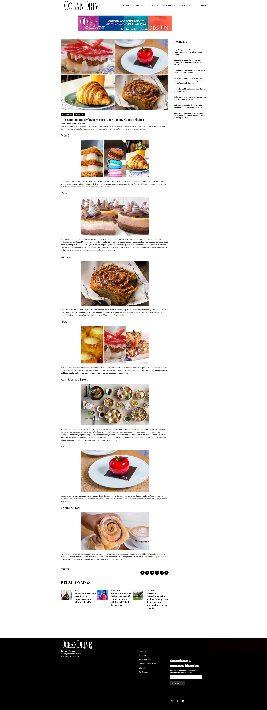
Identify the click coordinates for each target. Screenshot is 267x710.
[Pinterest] (152, 573)
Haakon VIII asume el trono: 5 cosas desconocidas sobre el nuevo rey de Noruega (187, 62)
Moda (77, 590)
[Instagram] (172, 701)
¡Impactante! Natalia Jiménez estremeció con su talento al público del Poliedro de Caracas (121, 599)
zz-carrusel (79, 114)
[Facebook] (142, 573)
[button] (203, 5)
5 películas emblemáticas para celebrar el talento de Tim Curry (190, 90)
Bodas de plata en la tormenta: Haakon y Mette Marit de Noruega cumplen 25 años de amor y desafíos (189, 115)
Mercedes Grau (96, 367)
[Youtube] (183, 701)
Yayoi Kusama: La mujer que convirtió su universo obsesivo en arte (189, 71)
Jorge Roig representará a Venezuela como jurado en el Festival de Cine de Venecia (188, 52)
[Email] (162, 573)
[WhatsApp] (157, 573)
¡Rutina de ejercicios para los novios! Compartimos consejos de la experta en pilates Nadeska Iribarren (189, 81)
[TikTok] (177, 701)
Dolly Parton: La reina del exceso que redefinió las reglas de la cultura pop (188, 106)
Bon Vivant (151, 590)
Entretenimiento (117, 590)
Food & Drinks (67, 114)
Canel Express (82, 242)
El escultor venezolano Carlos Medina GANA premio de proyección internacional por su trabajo (157, 600)
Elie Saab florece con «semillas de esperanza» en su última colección (85, 598)
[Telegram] (166, 573)
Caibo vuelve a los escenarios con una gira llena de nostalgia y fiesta (190, 98)
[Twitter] (147, 573)
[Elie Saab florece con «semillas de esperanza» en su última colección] (66, 595)
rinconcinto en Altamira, (74, 310)
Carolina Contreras (69, 123)
